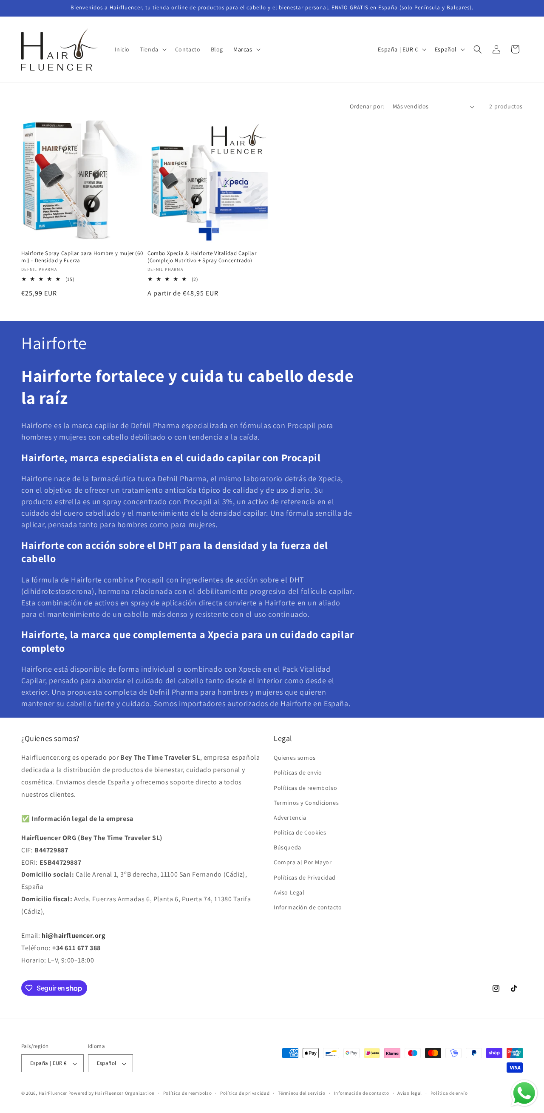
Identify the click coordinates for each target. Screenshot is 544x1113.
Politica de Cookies (300, 833)
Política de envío (449, 1093)
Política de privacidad (244, 1093)
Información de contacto (308, 907)
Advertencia (290, 817)
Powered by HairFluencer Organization (111, 1093)
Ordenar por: (367, 106)
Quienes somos (295, 758)
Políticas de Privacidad (305, 877)
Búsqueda (287, 848)
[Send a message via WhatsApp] (524, 1093)
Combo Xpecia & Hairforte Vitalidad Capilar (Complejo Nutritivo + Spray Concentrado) (201, 257)
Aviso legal (409, 1093)
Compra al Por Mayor (303, 862)
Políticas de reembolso (305, 788)
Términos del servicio (302, 1093)
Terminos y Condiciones (306, 802)
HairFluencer (53, 1093)
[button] (152, 49)
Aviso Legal (289, 892)
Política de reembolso (187, 1093)
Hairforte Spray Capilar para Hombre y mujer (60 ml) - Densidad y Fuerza (82, 257)
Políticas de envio (298, 773)
